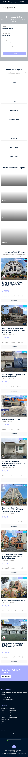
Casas (2, 710)
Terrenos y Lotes (12, 710)
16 (24, 503)
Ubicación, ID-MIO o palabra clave (9, 40)
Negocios (11, 715)
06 (24, 414)
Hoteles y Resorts (5, 719)
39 (24, 596)
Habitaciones (4, 723)
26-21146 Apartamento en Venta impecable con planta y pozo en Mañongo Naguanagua (12, 556)
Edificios (11, 712)
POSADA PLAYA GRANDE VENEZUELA (13, 600)
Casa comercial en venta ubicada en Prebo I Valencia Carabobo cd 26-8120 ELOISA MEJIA (13, 645)
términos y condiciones (14, 754)
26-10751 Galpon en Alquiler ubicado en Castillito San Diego (13, 375)
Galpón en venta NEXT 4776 (11, 419)
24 (24, 370)
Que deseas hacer (6, 33)
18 (24, 323)
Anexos (2, 721)
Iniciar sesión (13, 3)
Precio (13, 46)
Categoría (4, 26)
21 (24, 277)
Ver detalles (14, 300)
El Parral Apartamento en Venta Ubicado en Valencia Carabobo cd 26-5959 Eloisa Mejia (12, 284)
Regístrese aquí (6, 676)
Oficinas (3, 715)
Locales (2, 712)
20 (24, 457)
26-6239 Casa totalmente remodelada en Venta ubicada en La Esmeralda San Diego (13, 463)
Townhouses (12, 708)
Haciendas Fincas (13, 717)
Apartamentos (4, 708)
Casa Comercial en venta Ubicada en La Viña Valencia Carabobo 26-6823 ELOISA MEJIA (13, 330)
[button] (25, 47)
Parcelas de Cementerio (6, 726)
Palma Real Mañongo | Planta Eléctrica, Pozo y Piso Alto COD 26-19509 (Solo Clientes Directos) (13, 510)
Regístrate (21, 1)
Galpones (3, 717)
